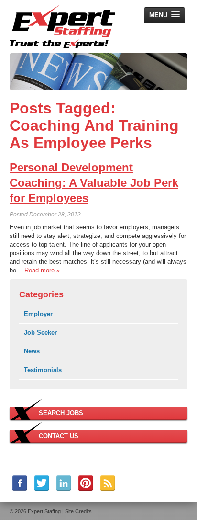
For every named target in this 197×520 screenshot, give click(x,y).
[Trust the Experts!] (62, 26)
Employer (38, 313)
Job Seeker (40, 332)
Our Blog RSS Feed (107, 483)
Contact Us (58, 436)
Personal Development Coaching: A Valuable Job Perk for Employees (94, 182)
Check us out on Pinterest (85, 483)
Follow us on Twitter (41, 483)
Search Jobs (61, 413)
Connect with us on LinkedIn (63, 483)
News (32, 351)
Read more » (42, 270)
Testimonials (43, 369)
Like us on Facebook (19, 483)
